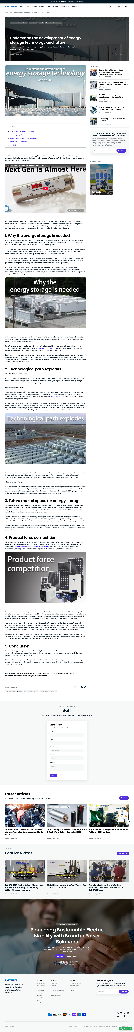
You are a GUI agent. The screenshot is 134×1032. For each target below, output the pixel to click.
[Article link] (109, 74)
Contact (72, 990)
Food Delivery (54, 983)
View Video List (122, 853)
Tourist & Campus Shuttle (57, 990)
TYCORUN (11, 1026)
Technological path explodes (19, 135)
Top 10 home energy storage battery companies (30, 676)
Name (51, 731)
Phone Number (54, 747)
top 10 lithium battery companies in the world (33, 547)
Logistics (53, 985)
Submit (53, 775)
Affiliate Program (74, 988)
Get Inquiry (60, 956)
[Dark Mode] (109, 6)
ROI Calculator (40, 990)
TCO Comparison (41, 993)
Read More (124, 798)
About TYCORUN (41, 983)
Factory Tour (40, 988)
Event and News (41, 998)
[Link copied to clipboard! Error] (112, 54)
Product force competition (18, 142)
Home (6, 12)
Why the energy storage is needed (21, 131)
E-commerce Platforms (57, 993)
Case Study (39, 995)
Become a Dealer (74, 985)
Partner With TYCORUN (75, 983)
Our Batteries (40, 1002)
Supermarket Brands (56, 995)
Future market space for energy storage (23, 138)
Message (52, 762)
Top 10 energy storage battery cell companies (33, 673)
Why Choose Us (41, 985)
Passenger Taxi (55, 988)
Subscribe (121, 151)
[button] (117, 6)
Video (38, 1000)
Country (52, 755)
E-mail (52, 739)
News (11, 12)
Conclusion (13, 145)
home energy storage (45, 348)
